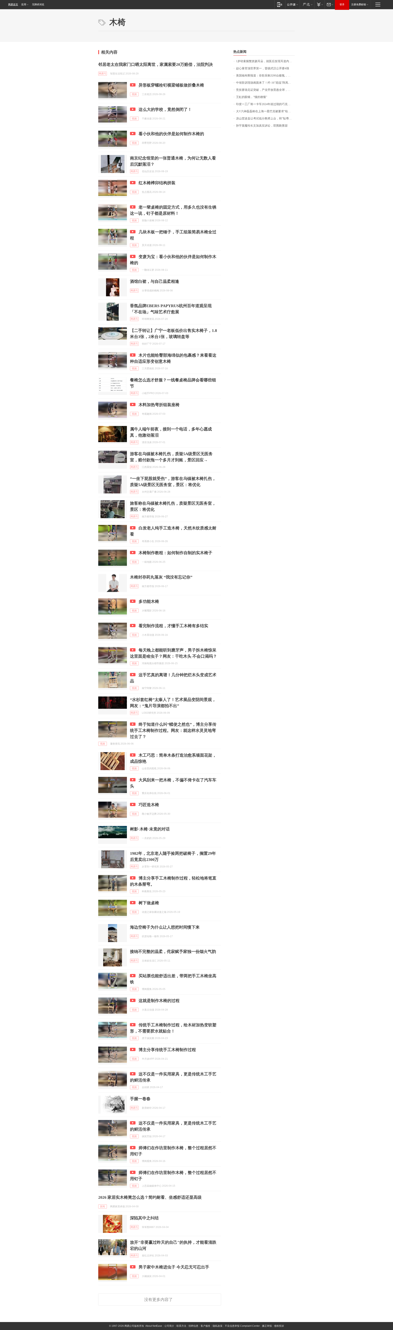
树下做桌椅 (149, 903)
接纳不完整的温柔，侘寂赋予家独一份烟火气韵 (173, 951)
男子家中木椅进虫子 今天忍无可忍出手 (174, 1267)
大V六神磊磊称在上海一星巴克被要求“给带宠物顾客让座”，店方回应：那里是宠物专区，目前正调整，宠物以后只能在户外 (265, 111)
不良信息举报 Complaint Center (242, 1325)
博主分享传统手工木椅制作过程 (167, 1049)
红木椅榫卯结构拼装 (157, 183)
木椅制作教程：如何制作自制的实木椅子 (175, 552)
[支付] (319, 4)
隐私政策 (217, 1325)
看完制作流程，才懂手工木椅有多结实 (173, 625)
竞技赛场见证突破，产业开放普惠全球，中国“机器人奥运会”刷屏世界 (265, 89)
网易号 (102, 73)
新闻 (102, 1206)
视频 (134, 94)
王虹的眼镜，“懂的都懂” (251, 97)
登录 (342, 4)
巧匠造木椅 (149, 804)
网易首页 (13, 4)
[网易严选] (307, 4)
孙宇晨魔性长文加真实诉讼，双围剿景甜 (262, 125)
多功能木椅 (149, 601)
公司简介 (169, 1325)
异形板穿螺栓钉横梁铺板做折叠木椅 (171, 85)
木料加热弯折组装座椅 (159, 404)
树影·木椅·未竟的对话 (150, 829)
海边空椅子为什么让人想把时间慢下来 (165, 927)
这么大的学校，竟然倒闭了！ (165, 109)
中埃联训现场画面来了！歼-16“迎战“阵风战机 (265, 82)
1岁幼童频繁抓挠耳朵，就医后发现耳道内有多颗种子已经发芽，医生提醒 (265, 61)
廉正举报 (267, 1325)
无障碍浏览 (38, 4)
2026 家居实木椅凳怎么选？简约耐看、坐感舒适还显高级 (150, 1197)
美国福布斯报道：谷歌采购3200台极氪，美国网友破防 (265, 75)
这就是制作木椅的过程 (159, 1000)
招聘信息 (193, 1325)
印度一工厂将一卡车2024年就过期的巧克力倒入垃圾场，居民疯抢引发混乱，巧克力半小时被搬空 (265, 104)
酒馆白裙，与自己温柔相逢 (154, 281)
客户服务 (205, 1325)
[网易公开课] (292, 4)
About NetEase (153, 1325)
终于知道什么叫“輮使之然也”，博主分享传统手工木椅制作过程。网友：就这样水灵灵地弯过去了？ (173, 730)
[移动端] (279, 4)
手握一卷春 (140, 1098)
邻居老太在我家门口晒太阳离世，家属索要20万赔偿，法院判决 (155, 64)
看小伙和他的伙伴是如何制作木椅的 (171, 133)
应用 (23, 4)
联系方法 (181, 1325)
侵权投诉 (279, 1325)
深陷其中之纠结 (144, 1218)
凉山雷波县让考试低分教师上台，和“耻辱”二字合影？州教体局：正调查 (265, 118)
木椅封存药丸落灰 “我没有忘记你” (161, 577)
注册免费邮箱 (358, 4)
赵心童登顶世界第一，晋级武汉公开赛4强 (262, 68)
